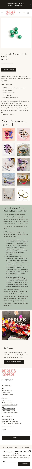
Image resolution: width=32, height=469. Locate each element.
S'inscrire (24, 463)
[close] (30, 450)
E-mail (4, 461)
